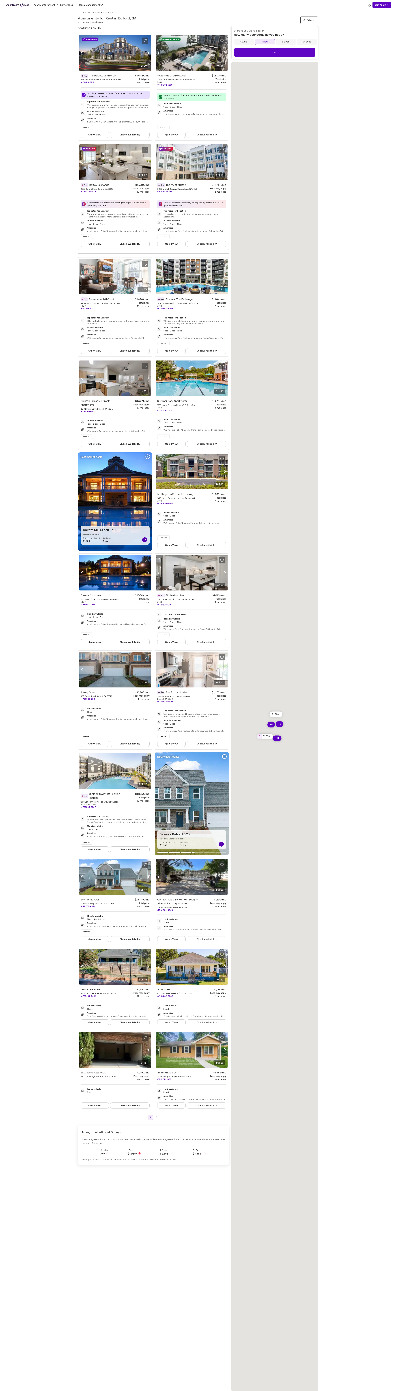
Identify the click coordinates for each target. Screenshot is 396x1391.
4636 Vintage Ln (166, 1072)
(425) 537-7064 (88, 605)
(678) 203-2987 (88, 412)
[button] (265, 736)
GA (88, 12)
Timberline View (175, 595)
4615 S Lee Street (91, 989)
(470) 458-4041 (165, 702)
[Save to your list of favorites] (145, 41)
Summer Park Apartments (172, 401)
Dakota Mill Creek (91, 595)
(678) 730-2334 (88, 192)
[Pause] (147, 456)
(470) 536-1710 (164, 605)
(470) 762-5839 (164, 85)
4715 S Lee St (165, 989)
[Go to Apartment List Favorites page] (369, 5)
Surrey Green (88, 692)
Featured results (89, 28)
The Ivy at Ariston (176, 185)
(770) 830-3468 (165, 503)
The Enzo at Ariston (177, 692)
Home (81, 12)
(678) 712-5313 (88, 82)
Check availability (130, 134)
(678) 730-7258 (164, 410)
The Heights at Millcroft (102, 75)
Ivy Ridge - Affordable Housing (175, 494)
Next (275, 52)
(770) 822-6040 (165, 910)
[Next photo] (148, 53)
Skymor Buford (90, 899)
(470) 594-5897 (88, 807)
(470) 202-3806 (88, 996)
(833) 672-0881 (164, 1079)
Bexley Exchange (99, 185)
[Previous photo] (81, 53)
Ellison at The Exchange (179, 299)
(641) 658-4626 (88, 906)
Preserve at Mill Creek (101, 299)
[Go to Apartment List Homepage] (17, 5)
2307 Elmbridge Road (93, 1072)
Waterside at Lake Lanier (171, 75)
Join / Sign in (381, 5)
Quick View (94, 134)
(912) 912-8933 (88, 309)
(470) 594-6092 (165, 309)
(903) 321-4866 (164, 192)
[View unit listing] (144, 539)
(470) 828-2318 (88, 699)
